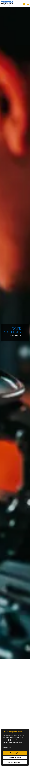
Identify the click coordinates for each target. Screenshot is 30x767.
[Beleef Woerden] (7, 3)
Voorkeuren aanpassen (15, 762)
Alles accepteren (15, 753)
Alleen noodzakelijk (15, 757)
